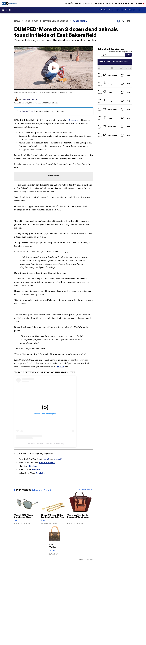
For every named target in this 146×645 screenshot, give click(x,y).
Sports (109, 3)
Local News (31, 21)
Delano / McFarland (116, 10)
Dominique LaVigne (29, 99)
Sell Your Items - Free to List (42, 490)
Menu (68, 3)
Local (78, 3)
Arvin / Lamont (130, 10)
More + (140, 10)
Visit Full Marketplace (85, 489)
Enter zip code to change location (120, 51)
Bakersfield (103, 10)
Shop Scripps (122, 3)
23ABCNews (7, 10)
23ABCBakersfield (3, 10)
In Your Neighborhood (56, 21)
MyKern (60, 366)
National (88, 3)
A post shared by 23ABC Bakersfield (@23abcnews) (45, 443)
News (17, 21)
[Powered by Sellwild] (89, 559)
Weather (99, 3)
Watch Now (136, 3)
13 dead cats (73, 119)
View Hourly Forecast (120, 62)
